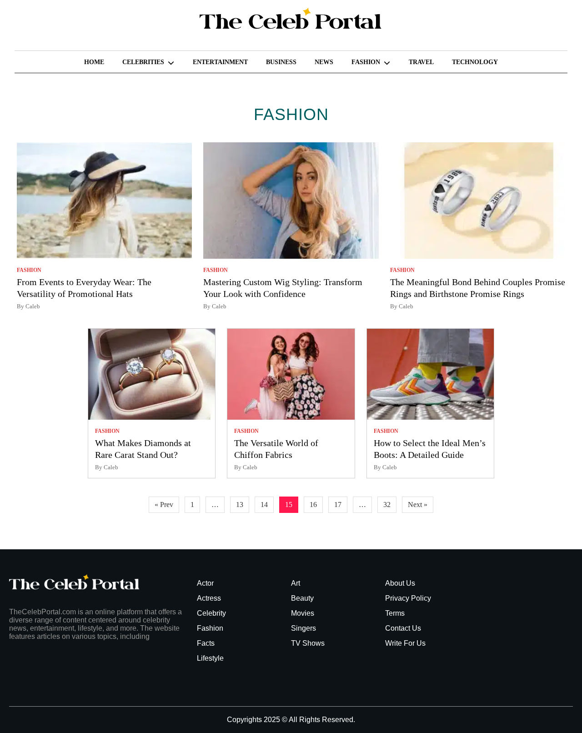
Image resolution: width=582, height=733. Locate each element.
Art (295, 583)
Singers (303, 628)
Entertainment (220, 62)
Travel (421, 62)
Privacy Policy (408, 598)
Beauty (302, 598)
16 (313, 504)
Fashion (365, 62)
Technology (475, 62)
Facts (206, 643)
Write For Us (405, 643)
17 (337, 504)
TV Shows (308, 643)
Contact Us (403, 628)
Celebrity (211, 613)
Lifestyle (210, 658)
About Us (400, 583)
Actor (205, 583)
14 (264, 504)
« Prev (164, 504)
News (324, 62)
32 (387, 504)
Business (281, 62)
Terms (395, 613)
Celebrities (143, 62)
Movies (302, 613)
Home (94, 62)
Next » (417, 504)
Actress (209, 598)
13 (239, 504)
